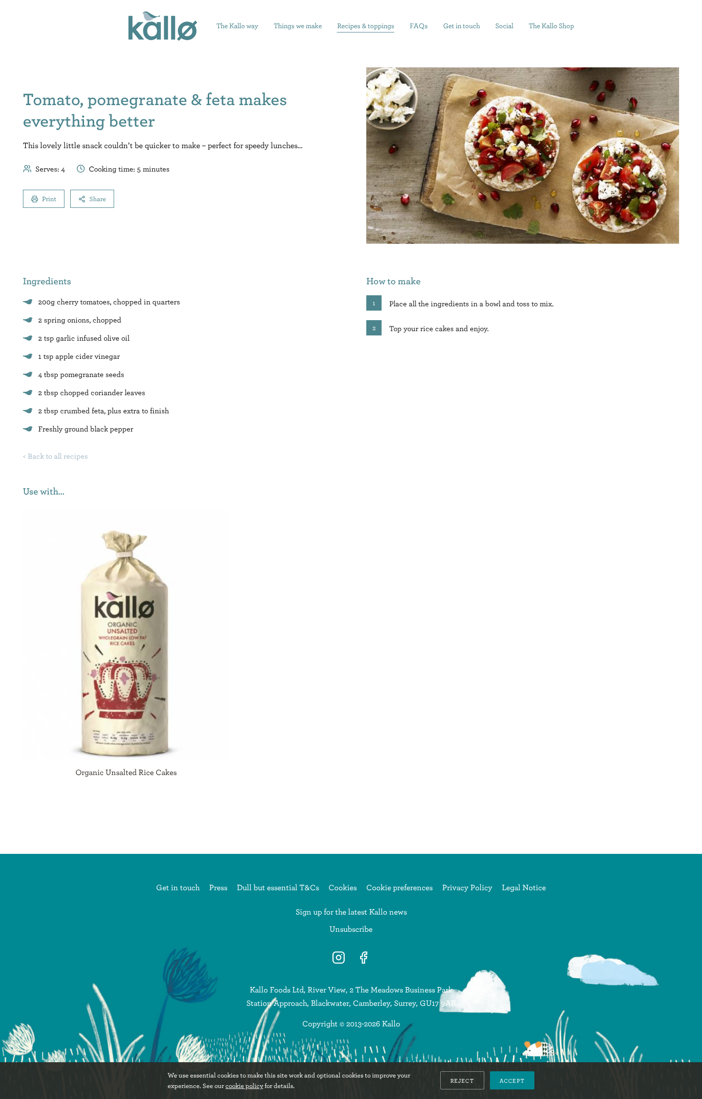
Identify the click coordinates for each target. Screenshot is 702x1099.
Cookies (343, 887)
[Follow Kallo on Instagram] (338, 957)
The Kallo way (237, 26)
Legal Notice (524, 887)
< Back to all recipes (55, 456)
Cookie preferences (399, 887)
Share (97, 199)
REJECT (462, 1080)
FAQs (419, 26)
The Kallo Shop (551, 26)
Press (218, 887)
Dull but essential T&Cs (278, 887)
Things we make (298, 26)
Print (49, 199)
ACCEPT (512, 1080)
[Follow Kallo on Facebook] (363, 957)
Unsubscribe (351, 928)
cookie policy (244, 1085)
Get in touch (461, 26)
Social (504, 26)
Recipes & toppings (365, 26)
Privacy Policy (467, 887)
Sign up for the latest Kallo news (351, 911)
